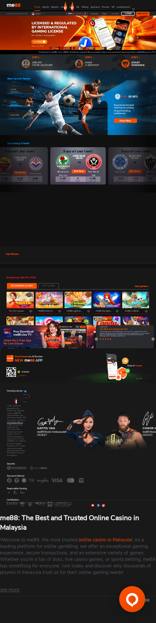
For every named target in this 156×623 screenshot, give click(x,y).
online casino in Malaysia (105, 540)
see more (10, 590)
